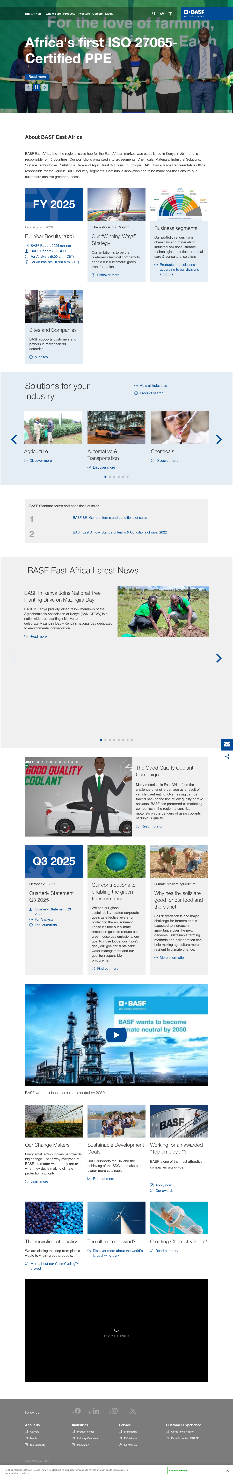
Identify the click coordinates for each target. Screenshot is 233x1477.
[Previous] (28, 87)
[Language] (162, 13)
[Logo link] (194, 13)
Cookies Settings (178, 1470)
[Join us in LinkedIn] (94, 1413)
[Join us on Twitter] (131, 1413)
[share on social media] (227, 757)
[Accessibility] (170, 13)
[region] (116, 1471)
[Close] (227, 1470)
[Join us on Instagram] (113, 1413)
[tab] (105, 477)
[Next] (44, 87)
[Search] (154, 13)
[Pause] (36, 87)
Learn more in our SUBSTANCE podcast (106, 74)
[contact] (227, 745)
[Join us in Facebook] (76, 1413)
